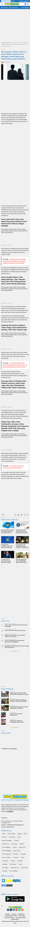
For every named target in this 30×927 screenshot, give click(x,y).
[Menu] (2, 4)
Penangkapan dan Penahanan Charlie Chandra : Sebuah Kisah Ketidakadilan (22, 546)
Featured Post (5, 844)
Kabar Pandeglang (6, 850)
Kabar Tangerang (6, 854)
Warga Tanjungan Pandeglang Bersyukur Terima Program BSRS (18, 700)
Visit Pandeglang (13, 871)
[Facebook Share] (15, 515)
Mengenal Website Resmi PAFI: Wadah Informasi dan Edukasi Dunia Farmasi (7, 531)
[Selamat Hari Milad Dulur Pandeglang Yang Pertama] (3, 722)
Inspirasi (15, 847)
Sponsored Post (15, 867)
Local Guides (5, 860)
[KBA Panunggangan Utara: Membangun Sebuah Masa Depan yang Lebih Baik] (22, 554)
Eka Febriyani (7, 61)
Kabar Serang (16, 850)
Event (19, 837)
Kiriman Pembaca (6, 857)
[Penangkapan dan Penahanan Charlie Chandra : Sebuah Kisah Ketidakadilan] (22, 539)
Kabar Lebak (22, 847)
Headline (22, 844)
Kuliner (22, 857)
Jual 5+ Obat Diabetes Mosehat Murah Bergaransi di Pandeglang (14, 641)
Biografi (19, 833)
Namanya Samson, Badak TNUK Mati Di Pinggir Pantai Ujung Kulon (17, 646)
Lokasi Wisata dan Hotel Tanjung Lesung (15, 630)
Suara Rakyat (24, 867)
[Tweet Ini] (18, 515)
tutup (3, 905)
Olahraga (20, 860)
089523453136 (10, 827)
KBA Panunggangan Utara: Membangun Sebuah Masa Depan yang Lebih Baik (21, 561)
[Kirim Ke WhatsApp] (28, 515)
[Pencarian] (28, 4)
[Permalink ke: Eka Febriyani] (2, 62)
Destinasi (4, 837)
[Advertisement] (15, 25)
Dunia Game (12, 837)
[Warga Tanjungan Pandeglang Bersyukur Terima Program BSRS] (5, 701)
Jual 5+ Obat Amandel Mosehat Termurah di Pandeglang (16, 625)
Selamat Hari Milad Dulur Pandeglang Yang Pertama (17, 721)
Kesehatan (15, 854)
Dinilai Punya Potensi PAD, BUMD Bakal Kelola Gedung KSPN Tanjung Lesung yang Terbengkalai (19, 693)
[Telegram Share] (24, 515)
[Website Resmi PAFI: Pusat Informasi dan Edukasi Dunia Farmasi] (22, 524)
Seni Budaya (5, 867)
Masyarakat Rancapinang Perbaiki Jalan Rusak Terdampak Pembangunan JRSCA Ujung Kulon (19, 707)
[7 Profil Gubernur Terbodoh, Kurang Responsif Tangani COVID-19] (7, 554)
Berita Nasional (11, 833)
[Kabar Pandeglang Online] (11, 4)
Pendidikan (4, 864)
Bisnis (25, 833)
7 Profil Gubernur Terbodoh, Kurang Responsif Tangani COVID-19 (6, 561)
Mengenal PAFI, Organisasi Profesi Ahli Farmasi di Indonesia (7, 546)
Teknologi (4, 871)
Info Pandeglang (6, 847)
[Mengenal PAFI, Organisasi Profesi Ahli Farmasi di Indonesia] (7, 539)
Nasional (13, 860)
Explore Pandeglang (7, 840)
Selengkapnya (14, 651)
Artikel (3, 833)
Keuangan (23, 854)
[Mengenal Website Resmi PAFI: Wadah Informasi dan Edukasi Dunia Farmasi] (7, 525)
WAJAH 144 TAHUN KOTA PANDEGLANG (16, 714)
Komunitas (16, 857)
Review (20, 864)
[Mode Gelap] (25, 4)
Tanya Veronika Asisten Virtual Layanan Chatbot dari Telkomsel (15, 635)
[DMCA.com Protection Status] (7, 885)
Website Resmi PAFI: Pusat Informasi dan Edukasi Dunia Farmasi (22, 531)
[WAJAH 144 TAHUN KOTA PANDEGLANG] (3, 715)
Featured (8, 42)
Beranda (3, 42)
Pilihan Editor (13, 864)
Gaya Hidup (14, 844)
